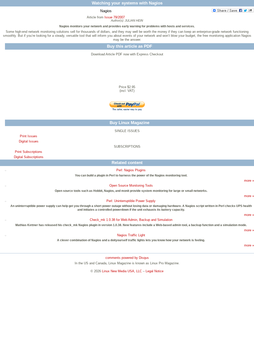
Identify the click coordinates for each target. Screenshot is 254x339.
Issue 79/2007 (114, 17)
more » (249, 180)
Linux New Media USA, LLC (122, 271)
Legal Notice (154, 271)
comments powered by (127, 258)
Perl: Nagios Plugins (131, 170)
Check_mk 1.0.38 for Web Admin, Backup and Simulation (131, 220)
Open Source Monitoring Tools (131, 185)
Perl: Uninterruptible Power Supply (131, 201)
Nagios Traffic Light (131, 235)
